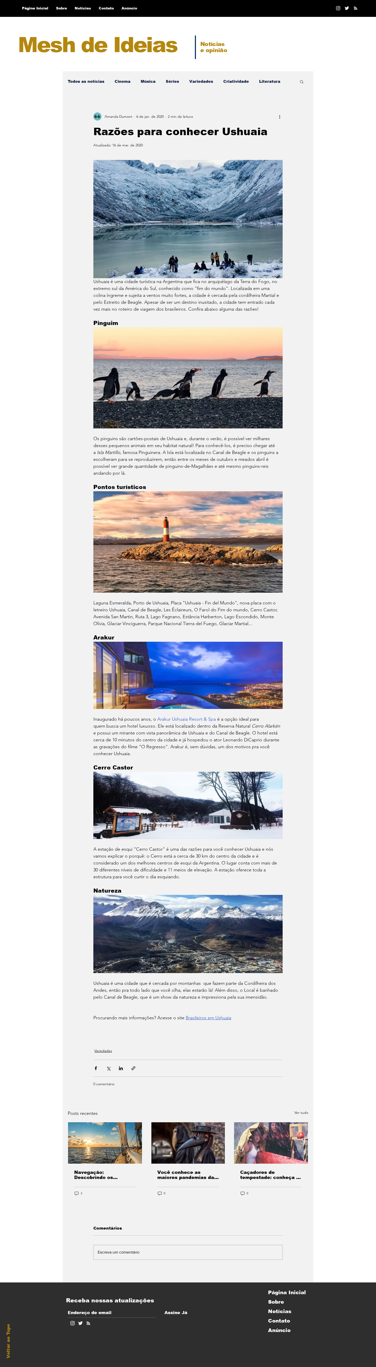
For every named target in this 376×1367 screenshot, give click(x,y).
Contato (279, 1321)
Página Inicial (287, 1292)
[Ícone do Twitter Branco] (80, 1323)
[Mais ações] (280, 116)
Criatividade (236, 81)
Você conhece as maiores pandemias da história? (185, 1175)
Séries (172, 81)
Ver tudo (301, 1112)
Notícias (279, 1311)
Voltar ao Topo (8, 1341)
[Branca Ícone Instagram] (338, 8)
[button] (301, 81)
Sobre (276, 1302)
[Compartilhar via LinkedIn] (120, 1068)
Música (148, 81)
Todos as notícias (86, 81)
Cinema (122, 81)
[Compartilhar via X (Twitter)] (108, 1068)
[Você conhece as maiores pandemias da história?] (188, 1143)
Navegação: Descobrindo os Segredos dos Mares (99, 1175)
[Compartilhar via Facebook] (95, 1068)
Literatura (269, 81)
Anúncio (279, 1330)
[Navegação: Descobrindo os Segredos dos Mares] (105, 1143)
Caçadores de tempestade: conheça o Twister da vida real (269, 1175)
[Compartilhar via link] (133, 1068)
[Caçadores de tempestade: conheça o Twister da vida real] (271, 1143)
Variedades (201, 81)
